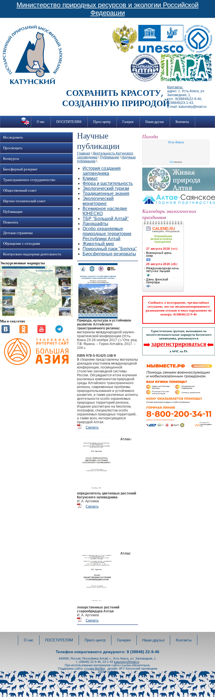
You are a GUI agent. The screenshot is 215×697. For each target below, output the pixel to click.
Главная (83, 153)
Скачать (92, 427)
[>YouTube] (41, 332)
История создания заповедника (102, 171)
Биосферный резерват (20, 169)
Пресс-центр (102, 122)
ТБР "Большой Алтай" (106, 218)
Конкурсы (11, 158)
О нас (41, 122)
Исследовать (13, 137)
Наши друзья (154, 122)
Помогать (10, 222)
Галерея (128, 122)
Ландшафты (95, 223)
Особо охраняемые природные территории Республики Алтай (107, 233)
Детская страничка (18, 233)
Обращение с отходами (21, 243)
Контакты (182, 122)
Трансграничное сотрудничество (29, 180)
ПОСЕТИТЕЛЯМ (68, 122)
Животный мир (98, 243)
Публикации (12, 212)
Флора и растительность (108, 183)
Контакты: (175, 87)
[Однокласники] (23, 332)
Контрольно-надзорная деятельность (32, 254)
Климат (90, 178)
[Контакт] (5, 332)
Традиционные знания (106, 193)
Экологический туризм (106, 188)
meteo (176, 162)
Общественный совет (20, 190)
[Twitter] (59, 332)
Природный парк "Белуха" (110, 248)
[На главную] (32, 83)
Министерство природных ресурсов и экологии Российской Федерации (107, 8)
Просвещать (12, 148)
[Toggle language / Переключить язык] (25, 125)
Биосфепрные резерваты (109, 253)
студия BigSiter (94, 668)
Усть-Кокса (176, 142)
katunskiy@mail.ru (126, 661)
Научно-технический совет (24, 201)
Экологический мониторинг (98, 201)
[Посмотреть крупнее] (36, 316)
